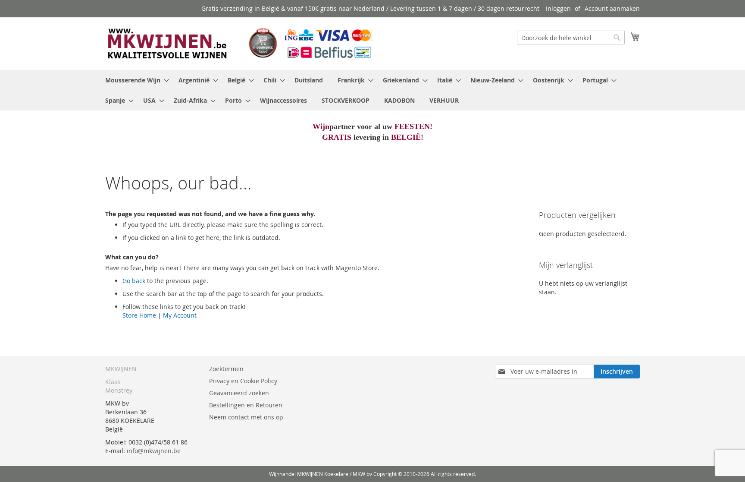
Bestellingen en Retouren (245, 405)
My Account (180, 315)
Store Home (139, 315)
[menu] (372, 90)
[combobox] (571, 37)
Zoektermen (226, 369)
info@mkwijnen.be (154, 451)
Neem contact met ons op (246, 417)
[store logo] (238, 43)
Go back (133, 281)
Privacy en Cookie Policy (243, 381)
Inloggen (558, 8)
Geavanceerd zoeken (239, 393)
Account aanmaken (612, 8)
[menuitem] (134, 80)
